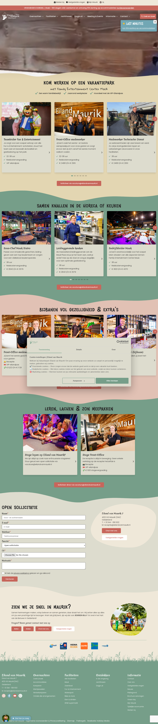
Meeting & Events (95, 16)
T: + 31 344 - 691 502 (110, 522)
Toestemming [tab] (44, 350)
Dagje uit (78, 16)
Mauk (67, 682)
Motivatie (6, 560)
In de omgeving (102, 679)
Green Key (131, 699)
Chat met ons (111, 531)
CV (3, 550)
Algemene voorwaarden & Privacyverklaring (45, 720)
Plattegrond (132, 693)
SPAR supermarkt (71, 703)
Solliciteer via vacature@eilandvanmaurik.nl (79, 183)
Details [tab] (79, 350)
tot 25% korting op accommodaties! (138, 28)
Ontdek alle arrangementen (44, 696)
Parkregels (81, 720)
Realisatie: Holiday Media (98, 720)
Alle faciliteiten (70, 679)
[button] (3, 119)
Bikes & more (70, 696)
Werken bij (60, 2)
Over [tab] (114, 350)
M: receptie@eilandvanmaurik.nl (116, 525)
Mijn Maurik (93, 2)
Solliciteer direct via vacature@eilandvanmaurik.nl (79, 485)
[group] (53, 646)
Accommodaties (39, 682)
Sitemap (71, 720)
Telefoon (6, 532)
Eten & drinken (70, 699)
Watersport (69, 693)
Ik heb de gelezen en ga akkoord (27, 573)
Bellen (16, 629)
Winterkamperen (39, 693)
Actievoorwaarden (125, 8)
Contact (124, 16)
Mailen (28, 629)
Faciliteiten (51, 16)
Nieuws (130, 689)
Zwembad (69, 686)
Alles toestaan (112, 381)
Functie (5, 541)
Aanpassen (77, 381)
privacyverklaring (21, 573)
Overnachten (35, 16)
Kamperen (37, 686)
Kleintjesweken (39, 689)
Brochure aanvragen (135, 696)
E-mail (5, 522)
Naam (4, 513)
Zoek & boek (38, 679)
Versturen (10, 579)
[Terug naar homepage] (10, 16)
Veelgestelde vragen (76, 2)
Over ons (131, 682)
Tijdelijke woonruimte (135, 707)
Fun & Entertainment (73, 689)
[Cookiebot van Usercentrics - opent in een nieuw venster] (118, 342)
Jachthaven (66, 16)
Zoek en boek (149, 16)
